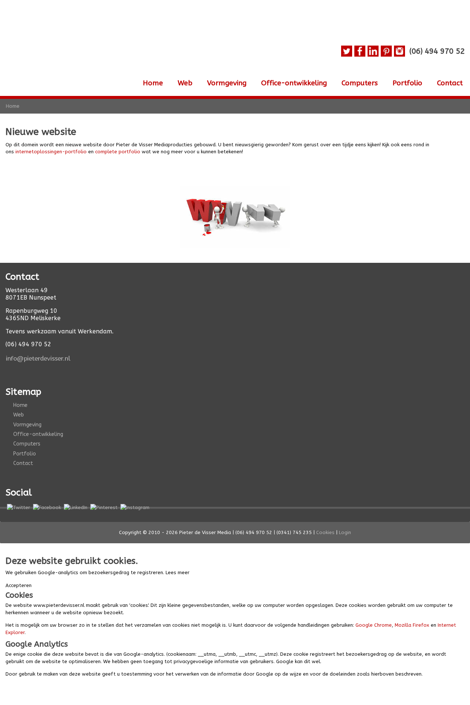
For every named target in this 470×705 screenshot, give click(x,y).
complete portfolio (117, 151)
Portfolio (407, 83)
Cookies (325, 532)
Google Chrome (373, 625)
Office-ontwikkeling (294, 83)
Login (345, 532)
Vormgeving (226, 83)
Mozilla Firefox (412, 625)
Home (153, 83)
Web (185, 83)
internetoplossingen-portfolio (51, 151)
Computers (359, 83)
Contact (450, 83)
